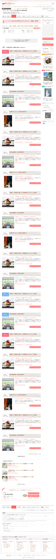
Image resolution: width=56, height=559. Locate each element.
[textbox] (46, 3)
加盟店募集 (33, 555)
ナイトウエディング (21, 531)
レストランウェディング (21, 526)
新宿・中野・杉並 (14, 520)
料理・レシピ (45, 551)
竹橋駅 (26, 8)
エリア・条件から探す (7, 545)
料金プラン (9, 16)
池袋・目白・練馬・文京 (43, 520)
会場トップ (4, 16)
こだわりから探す (32, 547)
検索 (53, 3)
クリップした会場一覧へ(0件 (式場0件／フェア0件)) (47, 107)
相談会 (46, 516)
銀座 (3, 520)
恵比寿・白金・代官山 (7, 521)
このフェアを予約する (35, 63)
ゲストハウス (15, 526)
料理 (19, 16)
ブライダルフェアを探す (20, 547)
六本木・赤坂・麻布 (28, 520)
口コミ (47, 16)
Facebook (43, 123)
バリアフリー (46, 531)
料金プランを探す (19, 546)
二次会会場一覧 (32, 551)
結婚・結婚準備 (45, 546)
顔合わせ (46, 545)
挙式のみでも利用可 (34, 531)
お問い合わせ (30, 497)
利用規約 (10, 555)
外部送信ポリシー (20, 555)
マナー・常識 (6, 547)
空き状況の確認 (36, 497)
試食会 (4, 516)
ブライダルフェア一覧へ (34, 493)
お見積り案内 (22, 517)
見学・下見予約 (34, 495)
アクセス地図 (42, 16)
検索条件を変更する (21, 456)
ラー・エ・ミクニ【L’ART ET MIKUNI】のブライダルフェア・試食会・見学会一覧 (37, 510)
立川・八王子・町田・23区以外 (30, 521)
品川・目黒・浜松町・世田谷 (35, 520)
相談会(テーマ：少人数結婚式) (8, 517)
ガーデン (16, 531)
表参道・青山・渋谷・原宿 (20, 520)
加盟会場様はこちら (29, 555)
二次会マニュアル (32, 548)
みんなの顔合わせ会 (7, 546)
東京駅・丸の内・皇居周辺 (21, 8)
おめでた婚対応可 (40, 531)
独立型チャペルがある (28, 531)
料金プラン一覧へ (22, 484)
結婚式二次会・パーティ (46, 547)
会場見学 (22, 516)
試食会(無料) (7, 516)
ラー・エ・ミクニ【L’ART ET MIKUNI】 (15, 10)
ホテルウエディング (6, 526)
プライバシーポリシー (15, 555)
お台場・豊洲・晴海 (8, 520)
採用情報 (25, 555)
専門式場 (11, 526)
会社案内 (7, 555)
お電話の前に (52, 48)
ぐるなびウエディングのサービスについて (41, 555)
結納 (43, 545)
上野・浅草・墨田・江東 (22, 521)
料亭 (26, 526)
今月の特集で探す (19, 548)
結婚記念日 (44, 548)
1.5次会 (13, 531)
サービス (28, 16)
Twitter (44, 123)
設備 (24, 16)
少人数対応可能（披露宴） (7, 531)
